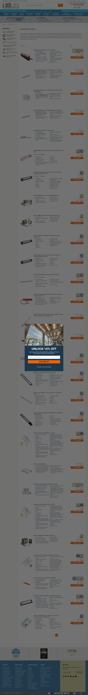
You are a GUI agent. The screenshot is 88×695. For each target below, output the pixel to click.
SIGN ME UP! (44, 362)
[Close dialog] (61, 325)
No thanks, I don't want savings (44, 366)
